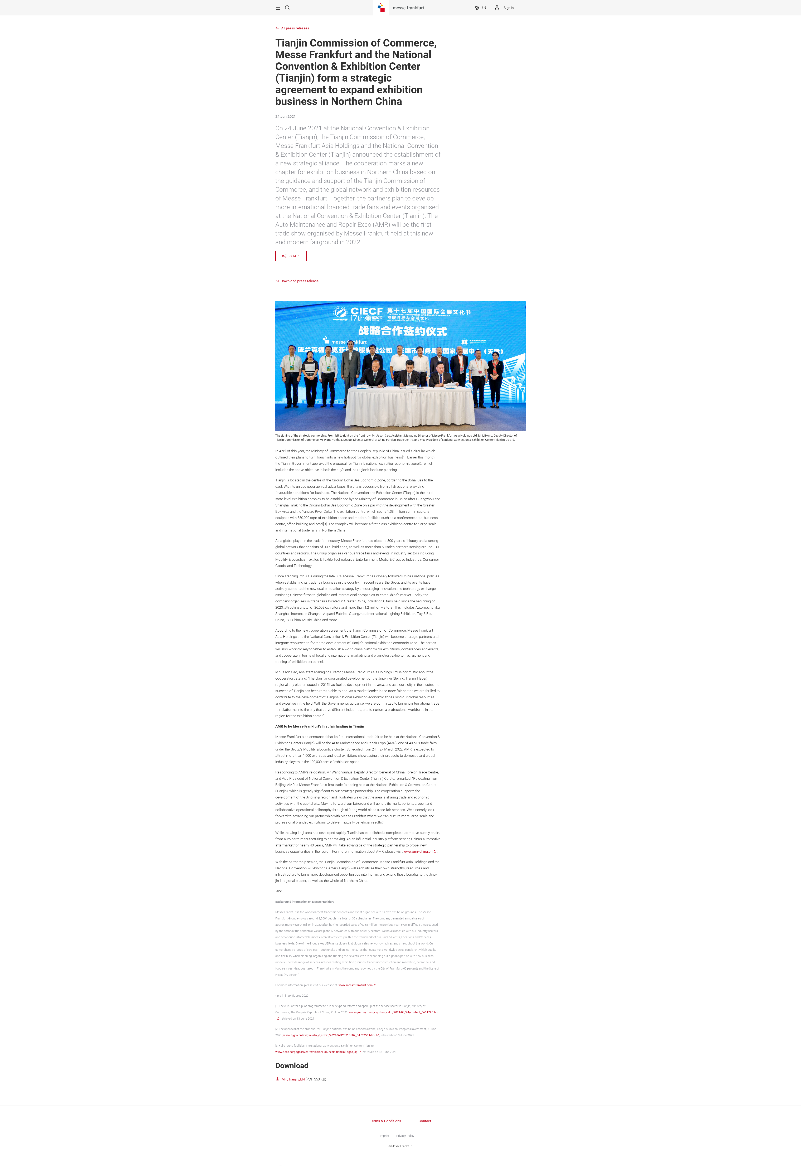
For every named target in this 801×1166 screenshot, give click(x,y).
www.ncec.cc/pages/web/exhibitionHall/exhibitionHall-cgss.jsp (316, 1052)
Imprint (384, 1135)
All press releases (295, 28)
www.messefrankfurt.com (356, 985)
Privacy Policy (405, 1135)
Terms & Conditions (385, 1121)
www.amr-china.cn (417, 852)
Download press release (300, 281)
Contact (425, 1121)
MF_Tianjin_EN (293, 1079)
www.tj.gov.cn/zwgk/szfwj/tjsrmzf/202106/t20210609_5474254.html (329, 1035)
